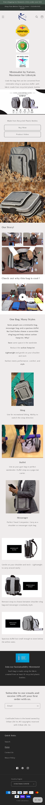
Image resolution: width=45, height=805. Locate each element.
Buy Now (23, 128)
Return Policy (10, 758)
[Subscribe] (37, 706)
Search (7, 742)
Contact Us (9, 752)
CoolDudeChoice (25, 800)
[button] (3, 16)
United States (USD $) (21, 784)
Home (7, 747)
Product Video (22, 134)
